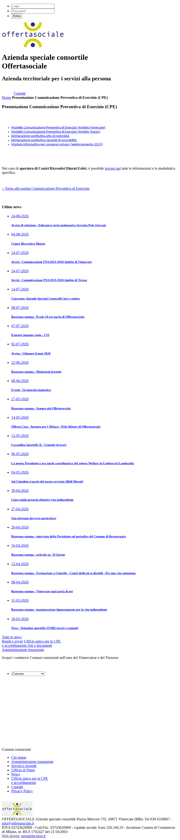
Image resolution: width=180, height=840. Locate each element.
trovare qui (113, 168)
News (15, 774)
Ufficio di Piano (23, 770)
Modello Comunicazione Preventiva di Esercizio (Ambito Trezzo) (55, 132)
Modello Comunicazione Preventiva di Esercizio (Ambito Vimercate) (58, 127)
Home (6, 98)
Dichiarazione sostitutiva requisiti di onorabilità (44, 140)
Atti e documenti (39, 645)
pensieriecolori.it (33, 836)
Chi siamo (18, 757)
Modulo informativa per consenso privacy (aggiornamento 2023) (57, 144)
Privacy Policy (22, 791)
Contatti (20, 93)
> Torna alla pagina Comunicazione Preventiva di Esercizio (46, 188)
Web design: (11, 836)
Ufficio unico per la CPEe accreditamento (29, 780)
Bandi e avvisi (12, 641)
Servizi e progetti (23, 766)
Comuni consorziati (16, 749)
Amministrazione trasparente (23, 650)
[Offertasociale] (33, 46)
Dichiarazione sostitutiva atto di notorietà (40, 136)
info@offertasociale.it (18, 823)
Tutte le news (12, 637)
